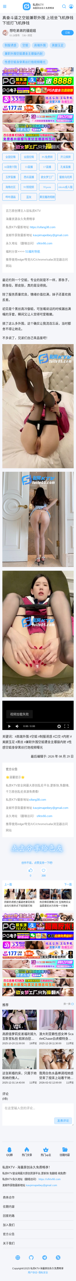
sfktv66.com (44, 243)
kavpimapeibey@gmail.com (50, 235)
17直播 (47, 167)
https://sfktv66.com (50, 1179)
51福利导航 (32, 251)
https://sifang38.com (43, 227)
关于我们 (9, 1243)
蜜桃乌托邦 (65, 177)
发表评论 (63, 1120)
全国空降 (10, 157)
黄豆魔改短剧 (47, 197)
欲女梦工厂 (47, 177)
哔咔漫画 (10, 197)
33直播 (29, 167)
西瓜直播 (29, 177)
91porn (47, 187)
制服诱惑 (10, 45)
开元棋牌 (65, 157)
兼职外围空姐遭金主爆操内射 (24, 53)
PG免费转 (47, 157)
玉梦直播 (10, 177)
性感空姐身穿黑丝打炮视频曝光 (25, 62)
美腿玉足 (58, 45)
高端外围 (40, 45)
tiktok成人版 (65, 187)
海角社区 (10, 187)
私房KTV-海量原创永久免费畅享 (47, 1268)
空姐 (25, 45)
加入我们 (9, 1225)
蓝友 (28, 197)
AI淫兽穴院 (10, 167)
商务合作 (9, 1197)
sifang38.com (37, 799)
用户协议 (32, 1272)
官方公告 (9, 1234)
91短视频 (29, 187)
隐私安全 (43, 1272)
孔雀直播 (65, 167)
